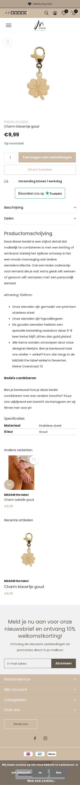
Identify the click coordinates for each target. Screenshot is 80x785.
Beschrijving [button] (13, 207)
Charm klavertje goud (24, 586)
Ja (40, 772)
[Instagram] (45, 738)
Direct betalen (40, 169)
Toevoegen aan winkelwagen (47, 157)
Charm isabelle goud (19, 500)
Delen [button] (9, 218)
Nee (58, 772)
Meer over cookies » (41, 780)
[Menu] (8, 25)
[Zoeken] (46, 13)
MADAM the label (16, 122)
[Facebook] (35, 738)
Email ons (21, 724)
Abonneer (63, 663)
